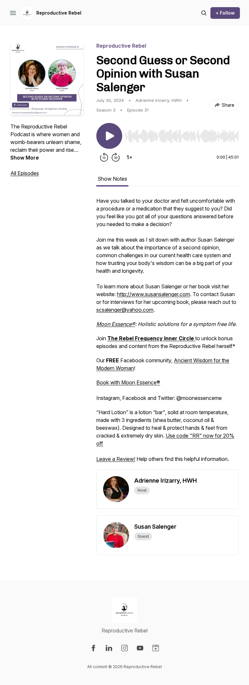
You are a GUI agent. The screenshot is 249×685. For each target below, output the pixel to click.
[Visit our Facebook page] (93, 648)
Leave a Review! (115, 459)
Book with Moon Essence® (128, 382)
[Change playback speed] (129, 157)
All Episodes (24, 173)
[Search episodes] (204, 13)
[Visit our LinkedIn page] (109, 648)
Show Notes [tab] (112, 178)
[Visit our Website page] (155, 648)
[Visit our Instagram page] (124, 648)
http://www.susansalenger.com (153, 294)
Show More (24, 157)
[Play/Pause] (109, 136)
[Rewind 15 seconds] (104, 157)
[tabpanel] (167, 333)
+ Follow (225, 13)
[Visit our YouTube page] (140, 648)
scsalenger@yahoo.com (124, 309)
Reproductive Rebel (58, 13)
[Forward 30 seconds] (115, 157)
